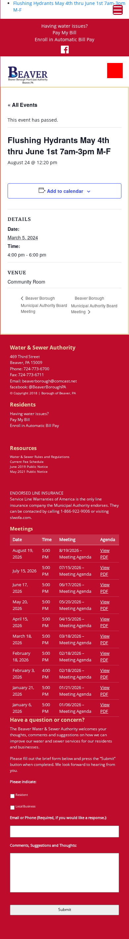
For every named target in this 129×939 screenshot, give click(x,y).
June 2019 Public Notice (29, 466)
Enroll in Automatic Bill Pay (64, 39)
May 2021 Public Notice (29, 471)
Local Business (25, 806)
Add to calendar (65, 191)
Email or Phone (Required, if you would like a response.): (58, 817)
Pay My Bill (64, 32)
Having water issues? (64, 26)
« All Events (22, 104)
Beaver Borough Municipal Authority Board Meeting (44, 304)
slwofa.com (20, 517)
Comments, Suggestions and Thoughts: (43, 845)
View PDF (104, 553)
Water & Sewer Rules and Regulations (39, 456)
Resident (22, 795)
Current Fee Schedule (27, 461)
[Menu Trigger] (118, 10)
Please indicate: (23, 781)
